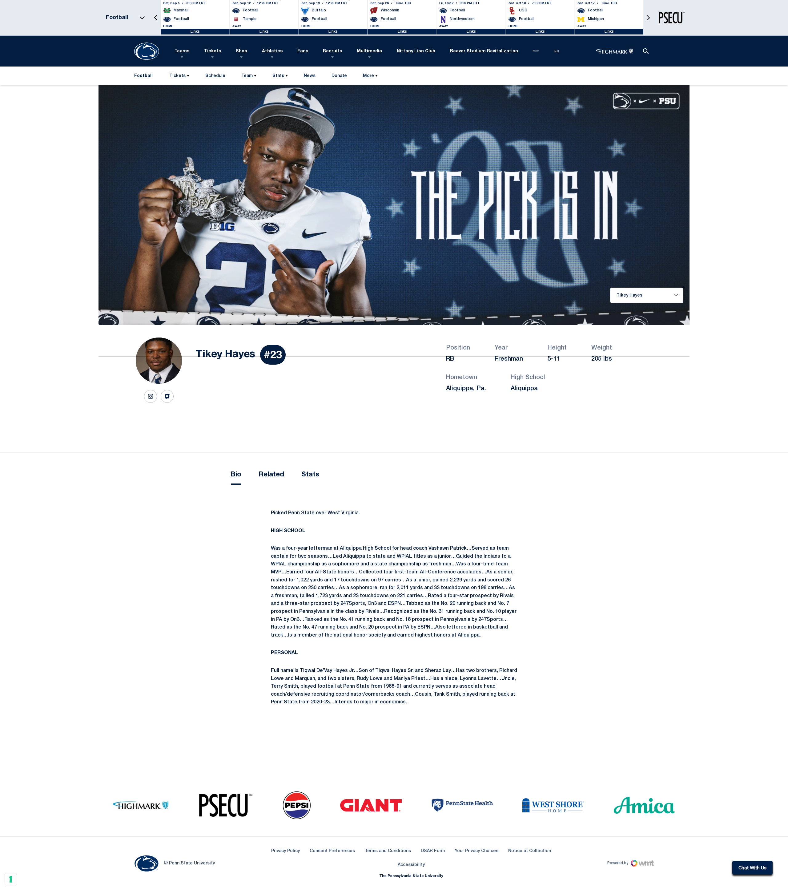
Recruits (332, 51)
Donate (339, 77)
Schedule (215, 76)
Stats (278, 76)
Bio (236, 474)
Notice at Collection (529, 851)
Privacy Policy (285, 851)
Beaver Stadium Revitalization (484, 51)
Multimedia (369, 51)
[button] (156, 17)
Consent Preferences (332, 851)
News (310, 76)
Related (271, 474)
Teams (182, 51)
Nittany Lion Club (416, 51)
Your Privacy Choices (476, 851)
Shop (241, 51)
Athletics (272, 51)
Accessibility (411, 865)
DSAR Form (433, 851)
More (368, 76)
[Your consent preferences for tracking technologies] (11, 879)
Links (195, 31)
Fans (302, 51)
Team (247, 76)
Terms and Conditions (388, 851)
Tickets (212, 51)
